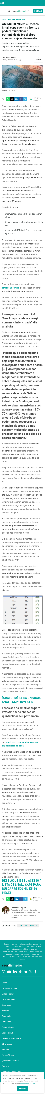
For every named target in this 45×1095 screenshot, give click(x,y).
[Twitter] (31, 971)
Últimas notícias (9, 988)
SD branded (7, 1044)
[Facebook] (35, 972)
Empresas (6, 1005)
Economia (6, 1016)
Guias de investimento (12, 1038)
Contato (6, 1066)
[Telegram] (25, 971)
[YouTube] (9, 971)
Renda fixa (6, 1021)
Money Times (8, 1055)
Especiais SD (7, 1032)
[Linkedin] (15, 971)
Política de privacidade (12, 1071)
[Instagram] (3, 971)
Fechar (22, 1089)
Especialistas (8, 1027)
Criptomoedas (8, 999)
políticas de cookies (28, 1083)
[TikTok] (20, 972)
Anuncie (5, 1049)
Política (5, 1010)
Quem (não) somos (10, 1060)
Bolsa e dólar (8, 993)
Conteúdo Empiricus (28, 926)
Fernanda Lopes (9, 57)
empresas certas (10, 287)
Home (4, 982)
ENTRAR (38, 11)
